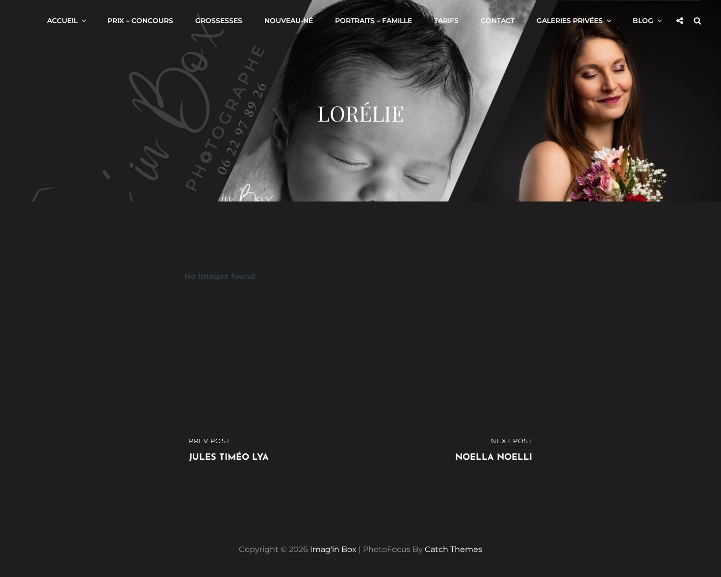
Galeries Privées (570, 20)
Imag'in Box (333, 549)
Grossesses (218, 20)
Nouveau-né (288, 20)
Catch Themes (453, 549)
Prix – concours (140, 20)
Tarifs (446, 20)
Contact (498, 20)
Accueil (62, 20)
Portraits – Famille (373, 20)
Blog (643, 20)
